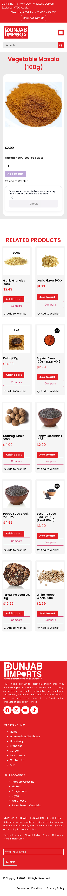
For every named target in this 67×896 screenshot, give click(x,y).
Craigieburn (19, 791)
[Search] (61, 45)
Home (14, 732)
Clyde (15, 796)
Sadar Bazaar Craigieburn (28, 805)
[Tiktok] (34, 710)
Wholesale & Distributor (25, 736)
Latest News (17, 755)
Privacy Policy (55, 888)
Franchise (16, 746)
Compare (16, 305)
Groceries (27, 158)
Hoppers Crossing (23, 782)
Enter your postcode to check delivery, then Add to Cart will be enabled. (32, 192)
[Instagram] (16, 710)
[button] (61, 32)
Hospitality (16, 741)
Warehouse (19, 801)
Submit (10, 861)
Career (14, 751)
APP (12, 765)
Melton (16, 786)
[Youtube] (25, 710)
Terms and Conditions (31, 888)
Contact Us (17, 760)
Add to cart (15, 174)
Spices (39, 158)
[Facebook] (7, 710)
